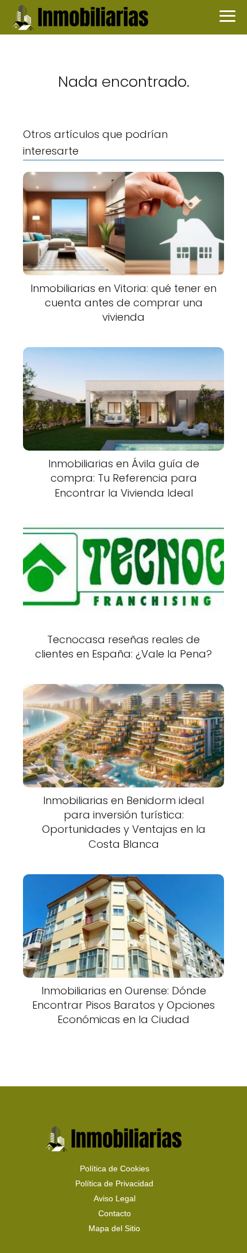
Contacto (114, 1213)
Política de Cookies (114, 1168)
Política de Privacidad (114, 1183)
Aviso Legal (115, 1198)
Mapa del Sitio (114, 1228)
